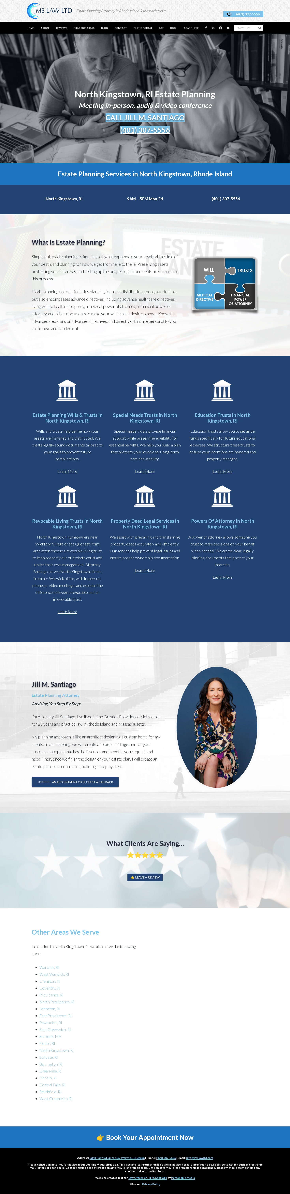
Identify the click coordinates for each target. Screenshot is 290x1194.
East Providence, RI (55, 1015)
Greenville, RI (50, 1071)
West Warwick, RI (54, 974)
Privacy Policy (151, 1184)
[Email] (228, 28)
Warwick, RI (49, 967)
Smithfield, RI (50, 1091)
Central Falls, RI (52, 1084)
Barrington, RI (51, 1064)
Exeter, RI (47, 1043)
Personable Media (183, 1177)
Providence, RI (51, 994)
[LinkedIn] (213, 28)
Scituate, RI (48, 1057)
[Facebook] (206, 28)
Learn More (67, 471)
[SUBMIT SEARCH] (260, 28)
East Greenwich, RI (55, 1029)
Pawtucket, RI (50, 1022)
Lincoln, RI (48, 1077)
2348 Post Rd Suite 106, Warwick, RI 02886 (117, 1157)
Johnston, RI (49, 1008)
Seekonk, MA (50, 1036)
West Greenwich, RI (56, 1098)
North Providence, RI (57, 1001)
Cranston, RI (49, 981)
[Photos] (221, 28)
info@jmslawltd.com (199, 1157)
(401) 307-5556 (248, 14)
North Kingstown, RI (64, 198)
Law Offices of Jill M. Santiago (147, 1177)
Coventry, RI (49, 988)
